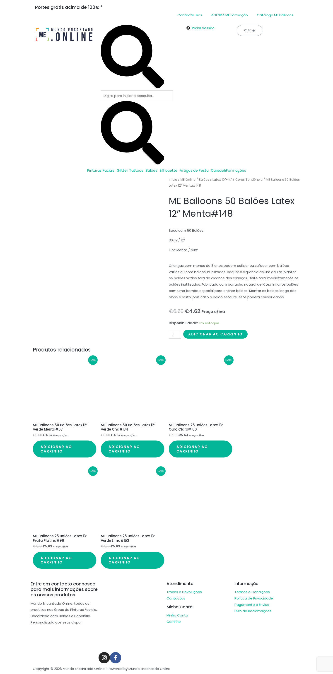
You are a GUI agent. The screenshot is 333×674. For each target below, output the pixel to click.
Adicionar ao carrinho (215, 334)
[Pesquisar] (132, 87)
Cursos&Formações (228, 170)
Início (173, 180)
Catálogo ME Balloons (275, 15)
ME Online (188, 180)
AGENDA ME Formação (229, 15)
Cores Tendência (249, 180)
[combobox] (137, 95)
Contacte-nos (189, 15)
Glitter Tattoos (130, 170)
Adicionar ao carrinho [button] (56, 449)
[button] (102, 170)
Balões (151, 170)
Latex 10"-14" (222, 180)
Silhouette (168, 170)
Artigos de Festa (194, 170)
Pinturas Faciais (100, 170)
